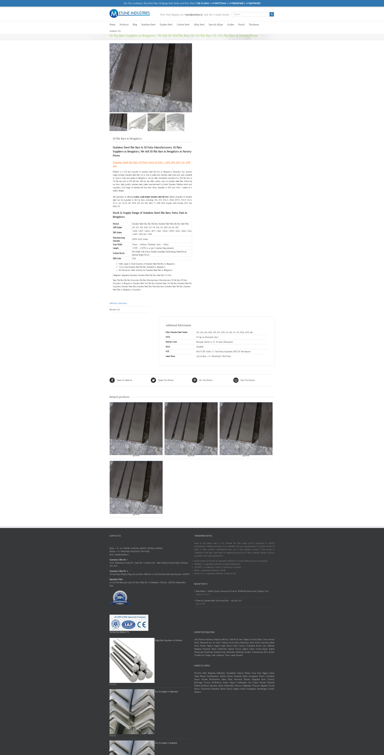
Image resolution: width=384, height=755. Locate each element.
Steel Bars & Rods (164, 275)
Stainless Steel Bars (129, 286)
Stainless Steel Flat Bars (147, 275)
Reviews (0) (115, 309)
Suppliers (137, 290)
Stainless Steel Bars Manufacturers (150, 286)
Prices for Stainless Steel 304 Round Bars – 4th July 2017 (219, 601)
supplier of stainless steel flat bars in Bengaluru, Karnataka (156, 172)
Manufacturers (165, 280)
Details (137, 455)
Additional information (118, 303)
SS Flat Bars (175, 280)
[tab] (129, 303)
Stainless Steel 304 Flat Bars (144, 283)
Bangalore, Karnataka (129, 275)
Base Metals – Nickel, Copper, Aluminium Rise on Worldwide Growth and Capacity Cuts (232, 591)
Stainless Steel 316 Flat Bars (166, 283)
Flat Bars (120, 280)
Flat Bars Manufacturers (149, 280)
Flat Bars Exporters (131, 280)
